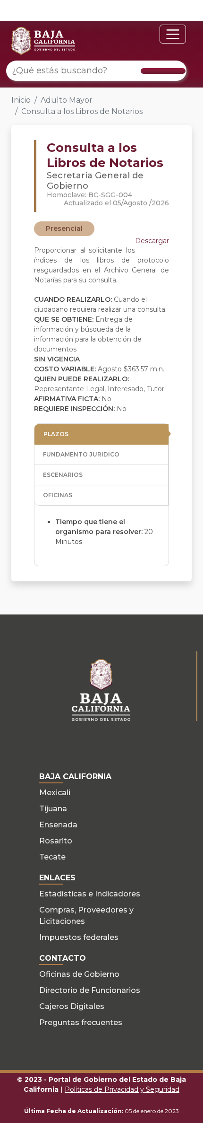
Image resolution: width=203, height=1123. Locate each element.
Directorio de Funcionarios (89, 990)
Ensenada (58, 824)
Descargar (152, 241)
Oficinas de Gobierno (79, 974)
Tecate (52, 856)
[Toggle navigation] (173, 34)
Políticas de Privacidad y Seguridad (122, 1089)
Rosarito (55, 840)
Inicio (21, 100)
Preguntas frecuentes (80, 1022)
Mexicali (54, 792)
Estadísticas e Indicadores (89, 893)
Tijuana (53, 808)
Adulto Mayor (67, 100)
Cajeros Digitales (71, 1006)
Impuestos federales (78, 937)
